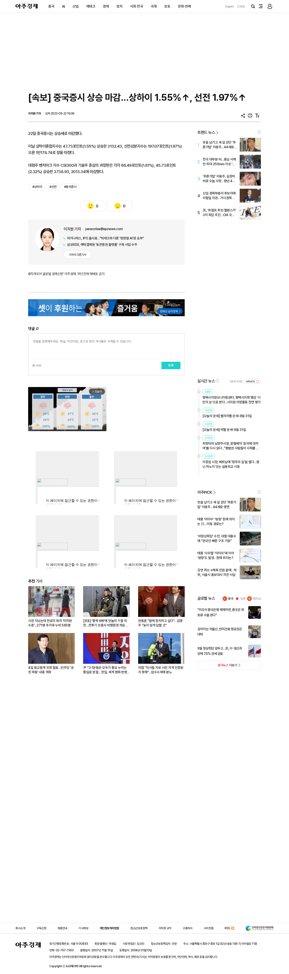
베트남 (257, 599)
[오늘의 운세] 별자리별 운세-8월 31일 (227, 416)
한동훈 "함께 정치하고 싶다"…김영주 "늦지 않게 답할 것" (160, 623)
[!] (259, 132)
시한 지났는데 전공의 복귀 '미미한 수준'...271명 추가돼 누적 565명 (50, 623)
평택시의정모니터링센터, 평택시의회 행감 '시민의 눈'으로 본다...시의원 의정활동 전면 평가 (231, 399)
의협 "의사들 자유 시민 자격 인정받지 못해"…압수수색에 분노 (160, 670)
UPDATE (250, 381)
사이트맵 (208, 928)
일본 (243, 599)
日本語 (241, 6)
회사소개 (20, 928)
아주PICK (204, 492)
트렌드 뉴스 (206, 132)
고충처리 (187, 928)
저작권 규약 (165, 928)
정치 (119, 6)
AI (63, 6)
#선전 (53, 187)
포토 (167, 6)
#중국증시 (70, 187)
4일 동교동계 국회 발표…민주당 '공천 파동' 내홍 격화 (51, 670)
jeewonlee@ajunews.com (104, 229)
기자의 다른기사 (77, 254)
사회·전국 (136, 6)
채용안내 (62, 928)
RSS (227, 928)
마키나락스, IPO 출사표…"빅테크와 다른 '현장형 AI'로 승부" (105, 238)
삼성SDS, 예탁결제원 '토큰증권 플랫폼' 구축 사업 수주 (102, 245)
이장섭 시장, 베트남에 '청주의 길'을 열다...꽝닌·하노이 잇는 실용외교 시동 (230, 464)
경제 (106, 6)
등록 (171, 365)
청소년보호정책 (138, 928)
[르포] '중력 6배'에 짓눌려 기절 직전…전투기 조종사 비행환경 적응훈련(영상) (105, 623)
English (229, 6)
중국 (51, 6)
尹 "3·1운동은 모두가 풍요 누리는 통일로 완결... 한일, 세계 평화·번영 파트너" (105, 670)
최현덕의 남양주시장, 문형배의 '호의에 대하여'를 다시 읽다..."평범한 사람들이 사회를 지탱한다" (230, 446)
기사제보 (83, 928)
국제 (154, 6)
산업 (75, 6)
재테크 (90, 6)
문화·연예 (184, 6)
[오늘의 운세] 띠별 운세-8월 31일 (224, 430)
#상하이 (37, 187)
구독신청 (41, 928)
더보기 (217, 666)
